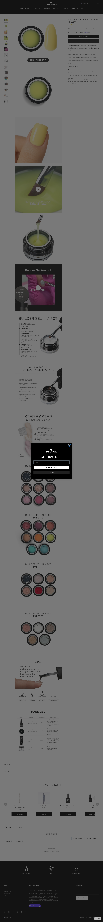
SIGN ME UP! (51, 467)
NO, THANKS (51, 472)
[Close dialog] (69, 445)
